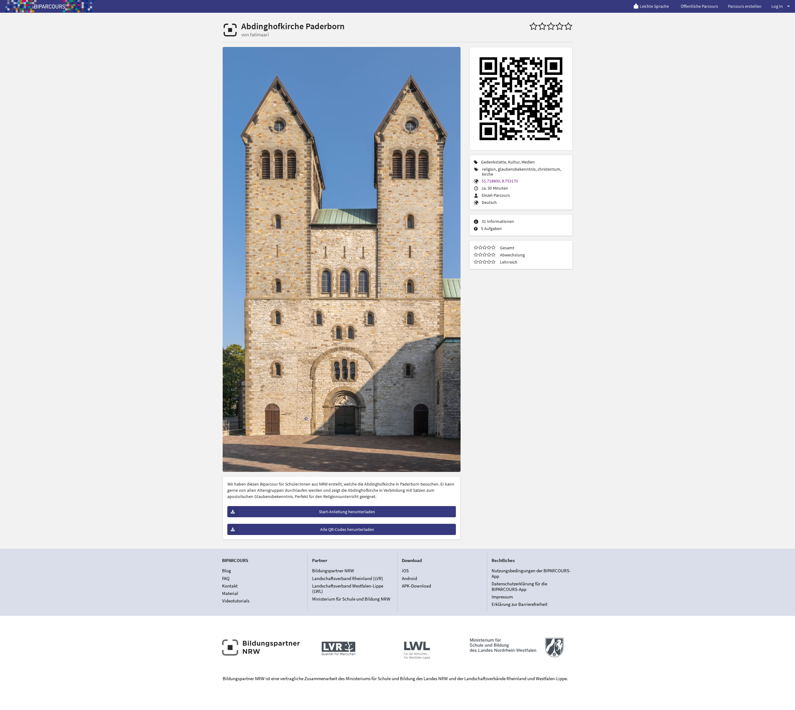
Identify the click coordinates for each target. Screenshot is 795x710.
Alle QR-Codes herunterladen (347, 529)
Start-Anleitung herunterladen (347, 511)
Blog (226, 571)
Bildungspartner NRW (333, 571)
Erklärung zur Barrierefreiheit (519, 604)
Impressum (502, 597)
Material (230, 593)
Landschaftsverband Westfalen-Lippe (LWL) (347, 588)
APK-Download (416, 586)
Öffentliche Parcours (699, 6)
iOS (405, 571)
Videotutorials (235, 601)
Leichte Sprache (654, 6)
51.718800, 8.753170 (500, 181)
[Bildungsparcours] (49, 6)
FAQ (225, 578)
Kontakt (230, 586)
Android (409, 578)
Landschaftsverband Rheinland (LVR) (347, 578)
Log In (777, 6)
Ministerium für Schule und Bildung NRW (351, 599)
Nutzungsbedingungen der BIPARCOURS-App (531, 573)
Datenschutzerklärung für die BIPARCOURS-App (519, 586)
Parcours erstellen (744, 6)
